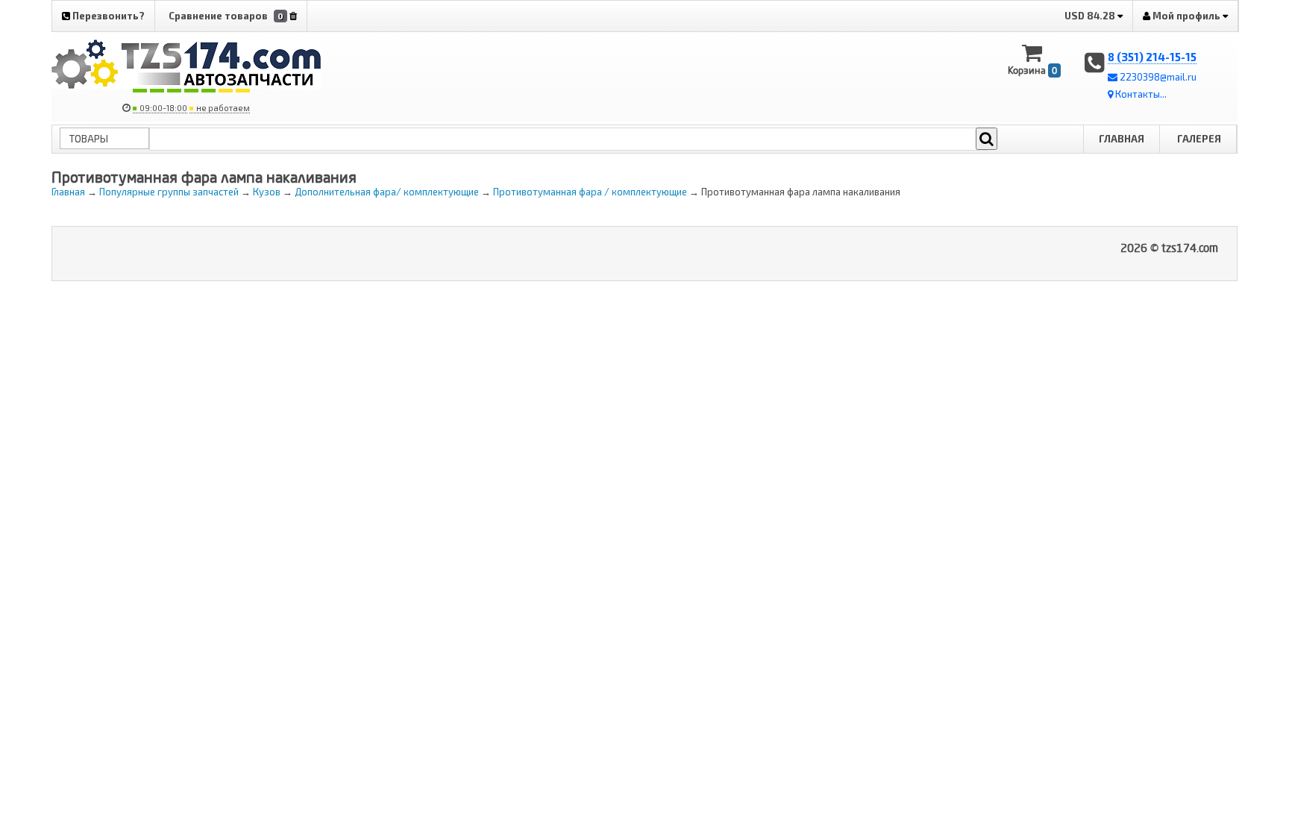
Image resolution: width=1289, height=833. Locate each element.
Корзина (1032, 70)
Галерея (1199, 139)
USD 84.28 (1090, 16)
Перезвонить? (107, 16)
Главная (1121, 139)
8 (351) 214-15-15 (1152, 56)
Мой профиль (1186, 16)
